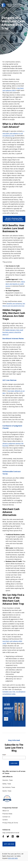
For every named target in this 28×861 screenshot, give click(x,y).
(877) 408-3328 (9, 844)
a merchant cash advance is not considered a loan (13, 133)
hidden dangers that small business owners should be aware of (12, 332)
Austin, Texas (6, 791)
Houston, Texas (7, 780)
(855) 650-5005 (13, 858)
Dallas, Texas (6, 784)
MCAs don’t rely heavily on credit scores (15, 284)
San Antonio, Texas (8, 787)
